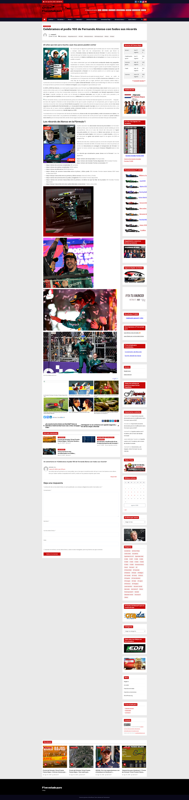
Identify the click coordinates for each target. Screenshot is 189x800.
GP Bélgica (140, 573)
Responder (114, 477)
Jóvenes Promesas (91, 19)
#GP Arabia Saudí (99, 36)
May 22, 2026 (61, 455)
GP (136, 567)
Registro (126, 681)
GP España (127, 578)
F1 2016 (126, 559)
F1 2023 (142, 562)
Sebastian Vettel (128, 594)
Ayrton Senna (132, 19)
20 (134, 495)
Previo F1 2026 (74, 747)
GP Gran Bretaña (136, 578)
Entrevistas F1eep (106, 19)
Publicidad (128, 710)
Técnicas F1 (128, 10)
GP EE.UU (140, 575)
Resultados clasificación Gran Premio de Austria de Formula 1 (107, 442)
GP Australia (136, 570)
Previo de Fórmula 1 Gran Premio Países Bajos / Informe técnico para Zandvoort (69, 441)
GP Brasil (134, 573)
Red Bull (137, 592)
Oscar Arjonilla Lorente (110, 445)
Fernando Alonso (136, 10)
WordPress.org (128, 695)
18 (128, 495)
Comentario (47, 490)
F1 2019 (141, 559)
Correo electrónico (50, 530)
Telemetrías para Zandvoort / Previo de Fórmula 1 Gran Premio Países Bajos (134, 772)
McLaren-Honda (138, 586)
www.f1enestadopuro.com (140, 733)
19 (131, 495)
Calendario (79, 19)
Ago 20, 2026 (61, 443)
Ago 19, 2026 (127, 774)
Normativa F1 (134, 589)
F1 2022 (136, 562)
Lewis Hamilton (128, 586)
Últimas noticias (110, 437)
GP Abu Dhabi (127, 570)
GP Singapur (135, 583)
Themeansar (106, 797)
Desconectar (128, 374)
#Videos (112, 36)
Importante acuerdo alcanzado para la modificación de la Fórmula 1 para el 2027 (134, 418)
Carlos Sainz (127, 553)
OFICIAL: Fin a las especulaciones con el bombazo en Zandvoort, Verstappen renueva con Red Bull (108, 772)
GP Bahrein (127, 573)
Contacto (128, 712)
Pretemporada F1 (128, 592)
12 (131, 492)
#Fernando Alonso (88, 36)
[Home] (44, 19)
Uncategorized (47, 26)
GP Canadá (127, 575)
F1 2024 (126, 564)
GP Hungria (127, 581)
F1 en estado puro (52, 10)
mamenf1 (53, 34)
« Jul (125, 510)
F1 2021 (131, 562)
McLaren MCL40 (145, 214)
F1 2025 (131, 564)
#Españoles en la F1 (72, 36)
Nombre (46, 521)
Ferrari (126, 567)
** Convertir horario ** (138, 81)
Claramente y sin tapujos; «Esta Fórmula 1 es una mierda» (133, 449)
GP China (134, 575)
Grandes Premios (101, 437)
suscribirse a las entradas (131, 333)
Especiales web (139, 556)
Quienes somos (129, 708)
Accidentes (127, 551)
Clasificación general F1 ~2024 (134, 318)
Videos (126, 597)
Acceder (126, 685)
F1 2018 (136, 559)
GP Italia (134, 581)
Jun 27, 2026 (100, 445)
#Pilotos (106, 36)
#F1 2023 (81, 36)
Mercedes (127, 589)
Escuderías (104, 10)
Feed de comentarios (130, 692)
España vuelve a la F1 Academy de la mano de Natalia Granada (133, 434)
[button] (141, 19)
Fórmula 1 (143, 10)
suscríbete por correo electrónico (134, 336)
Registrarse (127, 371)
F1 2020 (126, 562)
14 (137, 492)
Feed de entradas (129, 688)
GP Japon (140, 581)
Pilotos (99, 10)
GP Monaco (127, 583)
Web (45, 540)
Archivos (51, 19)
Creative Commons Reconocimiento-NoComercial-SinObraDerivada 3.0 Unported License (133, 729)
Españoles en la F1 (121, 10)
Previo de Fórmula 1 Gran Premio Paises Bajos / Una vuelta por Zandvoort (79, 772)
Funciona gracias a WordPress (86, 797)
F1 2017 (131, 559)
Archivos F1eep (112, 10)
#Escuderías (63, 36)
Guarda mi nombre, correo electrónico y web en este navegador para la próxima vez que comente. (74, 549)
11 (128, 492)
